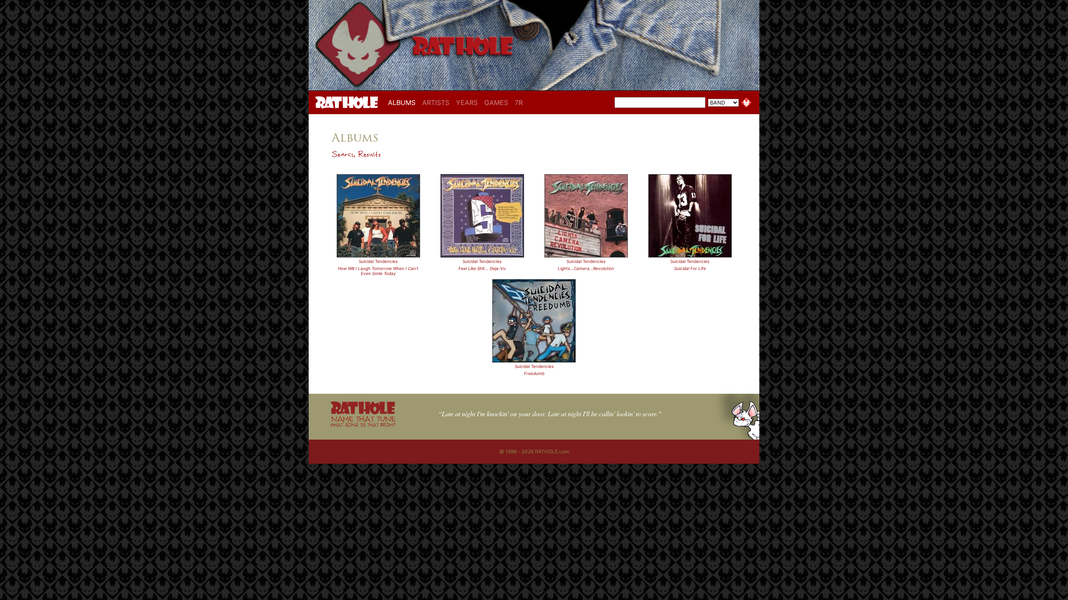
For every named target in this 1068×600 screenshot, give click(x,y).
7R (519, 102)
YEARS (467, 102)
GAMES (496, 102)
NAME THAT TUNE (362, 421)
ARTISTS (435, 102)
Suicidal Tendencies (378, 261)
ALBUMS (403, 102)
